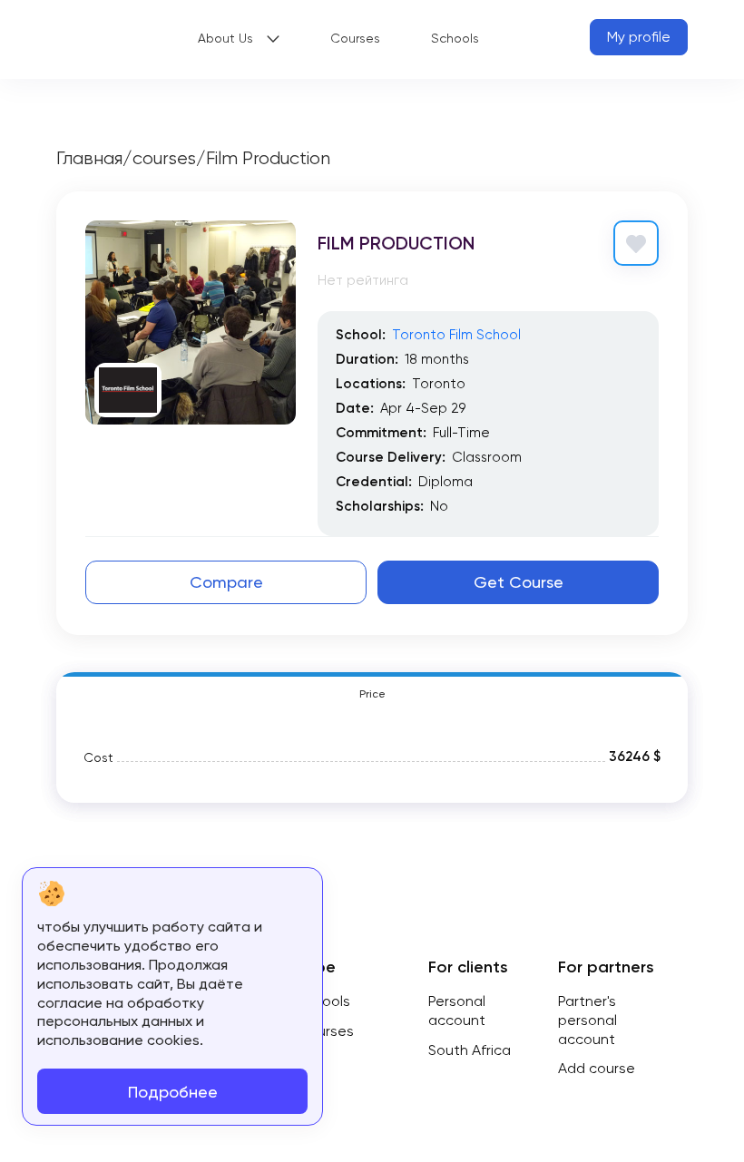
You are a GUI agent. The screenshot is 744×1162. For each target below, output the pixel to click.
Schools (455, 38)
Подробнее (173, 1091)
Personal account (456, 1010)
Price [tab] (372, 694)
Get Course (518, 581)
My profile (639, 36)
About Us (225, 38)
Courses (355, 38)
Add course (596, 1068)
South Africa (469, 1050)
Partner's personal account (587, 1020)
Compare (226, 581)
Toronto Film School (456, 335)
